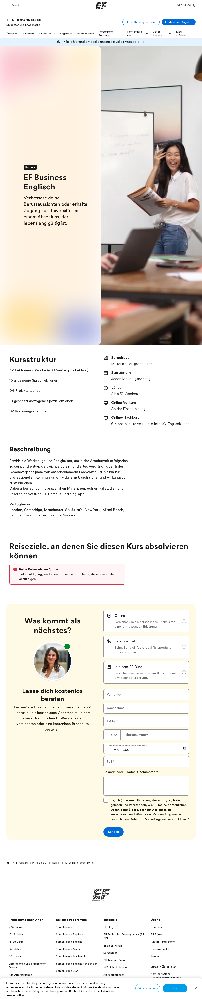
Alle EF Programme (163, 941)
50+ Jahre (15, 956)
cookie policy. (15, 995)
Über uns (156, 927)
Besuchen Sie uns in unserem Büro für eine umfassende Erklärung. (145, 675)
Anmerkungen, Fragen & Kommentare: (131, 772)
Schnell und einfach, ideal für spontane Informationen (143, 650)
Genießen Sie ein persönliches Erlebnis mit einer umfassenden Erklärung (145, 624)
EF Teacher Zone (114, 960)
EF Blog (108, 927)
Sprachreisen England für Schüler (76, 963)
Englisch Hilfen (112, 945)
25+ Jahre (15, 949)
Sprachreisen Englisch (69, 934)
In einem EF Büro (128, 667)
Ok (175, 988)
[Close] (195, 988)
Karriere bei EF (160, 949)
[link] (24, 22)
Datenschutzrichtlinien (154, 810)
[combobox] (112, 734)
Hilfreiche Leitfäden (115, 967)
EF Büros (156, 934)
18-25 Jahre (16, 941)
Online (120, 616)
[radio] (146, 621)
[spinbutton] (109, 749)
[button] (13, 5)
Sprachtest (110, 952)
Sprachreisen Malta (68, 949)
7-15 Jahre (15, 927)
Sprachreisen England (69, 941)
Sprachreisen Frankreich (71, 956)
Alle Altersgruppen (20, 974)
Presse (155, 956)
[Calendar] (184, 748)
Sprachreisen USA (67, 970)
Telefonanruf (125, 641)
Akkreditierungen (113, 974)
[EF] (101, 5)
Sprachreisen (64, 927)
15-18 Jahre (16, 934)
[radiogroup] (146, 647)
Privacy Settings (147, 988)
